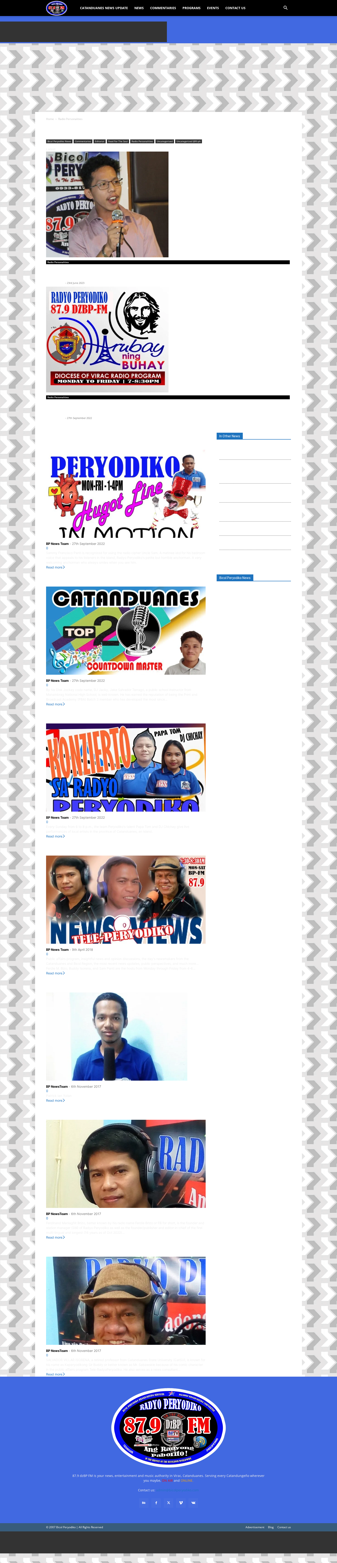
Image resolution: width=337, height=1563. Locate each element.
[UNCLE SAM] (126, 494)
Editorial (99, 141)
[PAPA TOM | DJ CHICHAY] (126, 767)
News (139, 8)
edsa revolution (228, 634)
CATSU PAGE (256, 612)
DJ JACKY (57, 579)
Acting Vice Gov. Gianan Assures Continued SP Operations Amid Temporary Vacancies (253, 542)
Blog (271, 1527)
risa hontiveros (228, 694)
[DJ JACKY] (126, 631)
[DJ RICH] (168, 204)
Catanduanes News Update (104, 8)
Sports (275, 701)
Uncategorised (165, 141)
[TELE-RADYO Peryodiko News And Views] (126, 900)
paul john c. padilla (230, 657)
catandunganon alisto (232, 612)
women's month (266, 716)
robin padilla (247, 694)
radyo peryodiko (273, 686)
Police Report (263, 664)
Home (50, 119)
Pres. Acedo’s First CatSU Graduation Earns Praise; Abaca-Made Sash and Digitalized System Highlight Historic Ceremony (251, 449)
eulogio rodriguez (251, 634)
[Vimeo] (180, 1503)
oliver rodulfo (231, 649)
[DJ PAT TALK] (126, 1036)
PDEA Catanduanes (260, 657)
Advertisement (255, 1527)
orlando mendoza (256, 650)
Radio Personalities (142, 141)
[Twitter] (168, 1503)
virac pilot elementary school (236, 716)
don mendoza (265, 620)
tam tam (245, 709)
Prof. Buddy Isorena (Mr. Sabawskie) (87, 1249)
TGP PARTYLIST (262, 709)
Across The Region (233, 589)
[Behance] (143, 1503)
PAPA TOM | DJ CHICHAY (74, 716)
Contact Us (235, 8)
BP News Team (55, 283)
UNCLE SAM (60, 442)
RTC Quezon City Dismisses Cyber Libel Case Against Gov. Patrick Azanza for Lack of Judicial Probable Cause (254, 492)
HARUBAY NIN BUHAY (71, 409)
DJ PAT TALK (61, 985)
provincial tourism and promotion (239, 686)
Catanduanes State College (254, 605)
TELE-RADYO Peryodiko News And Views (92, 848)
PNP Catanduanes (233, 665)
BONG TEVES (270, 597)
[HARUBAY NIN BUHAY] (168, 339)
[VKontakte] (193, 1503)
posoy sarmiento (234, 672)
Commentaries (163, 8)
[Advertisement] (83, 32)
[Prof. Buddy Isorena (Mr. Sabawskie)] (126, 1301)
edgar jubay (261, 627)
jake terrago (252, 642)
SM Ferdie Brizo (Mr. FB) (73, 1112)
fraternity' (225, 642)
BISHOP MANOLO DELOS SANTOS (239, 597)
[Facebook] (156, 1503)
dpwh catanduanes (234, 627)
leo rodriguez (270, 642)
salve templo (261, 701)
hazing (238, 642)
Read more (54, 567)
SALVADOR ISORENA (234, 701)
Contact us (284, 1527)
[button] (285, 8)
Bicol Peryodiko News (59, 141)
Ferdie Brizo (272, 634)
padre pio (276, 650)
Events (213, 8)
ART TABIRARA (259, 590)
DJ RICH (55, 274)
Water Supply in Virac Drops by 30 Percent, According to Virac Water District (250, 528)
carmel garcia (227, 605)
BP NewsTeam (57, 1086)
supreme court (228, 709)
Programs (191, 8)
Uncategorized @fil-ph (189, 141)
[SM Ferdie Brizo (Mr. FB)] (126, 1164)
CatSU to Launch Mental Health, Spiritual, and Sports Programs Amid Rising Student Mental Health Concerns (253, 511)
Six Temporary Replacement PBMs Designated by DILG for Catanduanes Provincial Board (253, 556)
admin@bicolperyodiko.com (177, 1490)
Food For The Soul (118, 141)
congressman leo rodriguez (235, 620)
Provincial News (243, 679)
